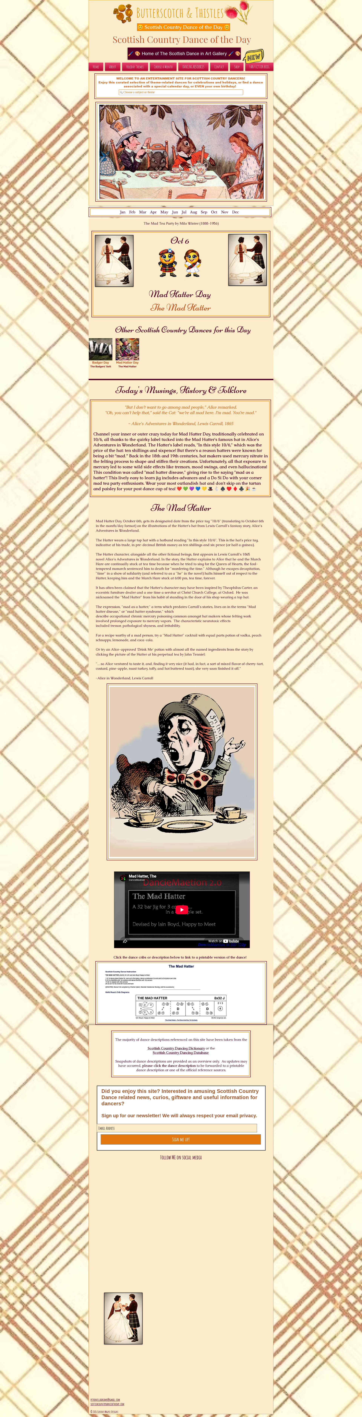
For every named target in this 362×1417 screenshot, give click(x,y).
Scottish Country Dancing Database (181, 1052)
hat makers (211, 616)
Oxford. (228, 592)
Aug (193, 212)
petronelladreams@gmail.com (105, 1400)
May (164, 212)
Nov (224, 212)
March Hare (150, 578)
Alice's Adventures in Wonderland (132, 559)
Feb (132, 212)
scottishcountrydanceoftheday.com (107, 1404)
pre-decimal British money (157, 545)
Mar (142, 212)
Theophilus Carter (237, 588)
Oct (214, 212)
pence (220, 545)
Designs (114, 1412)
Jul (184, 212)
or (207, 1048)
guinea (247, 545)
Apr (153, 212)
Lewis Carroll (228, 554)
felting (237, 616)
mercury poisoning (157, 616)
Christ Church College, (199, 592)
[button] (179, 27)
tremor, (116, 625)
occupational (120, 616)
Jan (122, 212)
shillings (195, 545)
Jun (174, 212)
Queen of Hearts (229, 564)
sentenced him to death (145, 568)
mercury (153, 621)
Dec (235, 212)
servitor (170, 592)
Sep (204, 212)
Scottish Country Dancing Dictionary (176, 1048)
